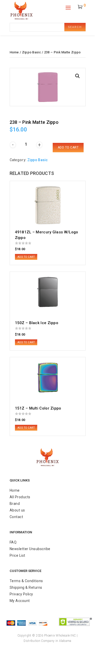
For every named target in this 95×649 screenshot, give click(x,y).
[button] (77, 76)
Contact (16, 517)
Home (14, 52)
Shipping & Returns (26, 587)
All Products (20, 497)
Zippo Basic (31, 52)
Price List (17, 555)
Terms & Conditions (26, 581)
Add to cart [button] (26, 256)
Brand (15, 504)
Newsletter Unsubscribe (30, 549)
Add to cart (68, 147)
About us (17, 510)
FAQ (13, 542)
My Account (20, 601)
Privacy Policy (21, 594)
